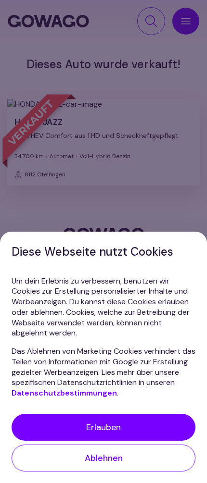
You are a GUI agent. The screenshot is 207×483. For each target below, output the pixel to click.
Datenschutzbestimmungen (64, 393)
